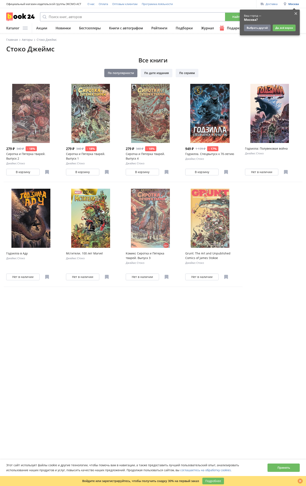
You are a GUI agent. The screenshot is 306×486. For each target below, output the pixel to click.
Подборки (184, 28)
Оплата (103, 4)
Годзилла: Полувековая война (266, 148)
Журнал (207, 28)
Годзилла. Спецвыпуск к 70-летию (209, 154)
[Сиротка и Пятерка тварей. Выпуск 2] (31, 113)
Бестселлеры (90, 28)
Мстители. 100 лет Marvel (84, 253)
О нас (91, 4)
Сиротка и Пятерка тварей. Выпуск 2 (25, 156)
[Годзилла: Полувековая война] (269, 113)
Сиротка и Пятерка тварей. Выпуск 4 (145, 156)
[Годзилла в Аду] (31, 218)
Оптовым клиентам (125, 4)
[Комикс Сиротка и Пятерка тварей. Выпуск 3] (150, 218)
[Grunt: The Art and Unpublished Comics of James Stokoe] (210, 218)
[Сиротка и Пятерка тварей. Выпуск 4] (150, 113)
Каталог (12, 28)
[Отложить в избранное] (47, 172)
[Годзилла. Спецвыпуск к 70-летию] (210, 113)
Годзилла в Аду (17, 253)
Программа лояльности (157, 4)
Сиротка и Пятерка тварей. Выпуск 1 (85, 156)
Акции (41, 28)
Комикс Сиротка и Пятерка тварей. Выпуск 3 (145, 255)
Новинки (63, 28)
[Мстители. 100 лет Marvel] (90, 218)
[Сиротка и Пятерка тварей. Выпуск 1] (90, 113)
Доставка (271, 4)
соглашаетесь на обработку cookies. (206, 470)
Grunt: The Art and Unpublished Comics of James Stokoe (207, 255)
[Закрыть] (300, 481)
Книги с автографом (126, 28)
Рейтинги (159, 28)
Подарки (234, 28)
